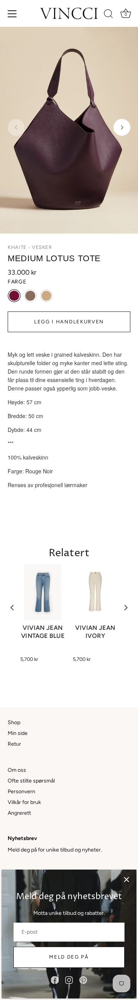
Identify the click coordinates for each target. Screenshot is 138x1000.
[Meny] (12, 13)
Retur (14, 744)
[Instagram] (69, 980)
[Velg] (126, 879)
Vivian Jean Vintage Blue (42, 631)
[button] (16, 127)
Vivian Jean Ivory (95, 631)
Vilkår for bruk (24, 802)
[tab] (69, 420)
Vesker (42, 247)
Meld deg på (69, 957)
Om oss (17, 770)
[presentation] (12, 607)
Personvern (21, 791)
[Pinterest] (83, 980)
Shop (14, 722)
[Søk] (108, 15)
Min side (18, 733)
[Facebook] (55, 980)
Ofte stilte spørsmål (31, 781)
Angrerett (19, 813)
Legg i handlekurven (69, 322)
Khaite (17, 247)
